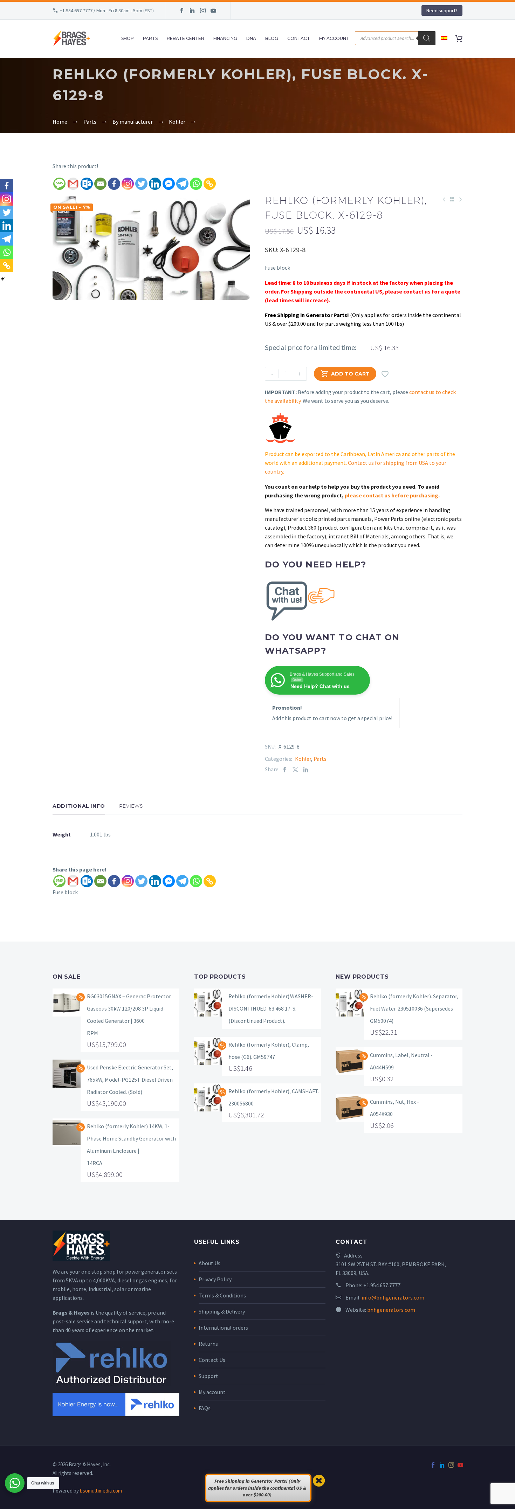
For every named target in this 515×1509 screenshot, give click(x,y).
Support (208, 1375)
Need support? (442, 10)
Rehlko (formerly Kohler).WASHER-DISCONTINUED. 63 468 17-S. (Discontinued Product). (270, 1008)
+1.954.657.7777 (381, 1285)
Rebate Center (185, 38)
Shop (127, 38)
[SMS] (59, 184)
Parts (150, 38)
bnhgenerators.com (391, 1309)
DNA (251, 38)
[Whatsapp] (196, 184)
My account (212, 1392)
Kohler (303, 758)
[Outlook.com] (87, 184)
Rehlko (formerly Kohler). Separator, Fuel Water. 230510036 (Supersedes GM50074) (414, 1008)
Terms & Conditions (222, 1295)
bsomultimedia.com (101, 1490)
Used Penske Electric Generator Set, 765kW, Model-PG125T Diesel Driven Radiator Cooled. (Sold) (130, 1079)
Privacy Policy (215, 1279)
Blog (271, 38)
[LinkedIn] (192, 10)
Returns (208, 1343)
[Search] (426, 38)
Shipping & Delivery (222, 1311)
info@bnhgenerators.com (393, 1297)
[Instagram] (203, 10)
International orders (223, 1327)
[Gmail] (73, 184)
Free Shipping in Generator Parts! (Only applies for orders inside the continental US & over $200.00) (257, 1488)
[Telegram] (182, 184)
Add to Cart (345, 374)
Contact (298, 38)
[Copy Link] (210, 184)
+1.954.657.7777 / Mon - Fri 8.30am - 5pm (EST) (107, 10)
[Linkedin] (155, 184)
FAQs (205, 1408)
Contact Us (212, 1359)
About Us (209, 1263)
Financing (225, 38)
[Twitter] (141, 184)
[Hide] (3, 279)
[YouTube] (213, 10)
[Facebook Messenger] (169, 184)
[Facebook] (182, 10)
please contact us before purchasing (391, 495)
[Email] (100, 184)
